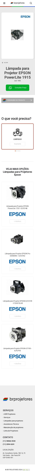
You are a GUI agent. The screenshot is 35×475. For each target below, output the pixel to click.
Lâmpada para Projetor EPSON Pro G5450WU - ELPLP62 (17, 255)
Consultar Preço (20, 88)
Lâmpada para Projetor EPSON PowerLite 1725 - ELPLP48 (17, 207)
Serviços (6, 417)
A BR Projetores (9, 414)
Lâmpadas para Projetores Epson (10, 62)
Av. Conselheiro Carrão (10, 453)
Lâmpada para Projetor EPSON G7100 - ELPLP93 (17, 349)
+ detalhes (17, 221)
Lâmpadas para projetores (13, 421)
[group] (17, 136)
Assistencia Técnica (11, 424)
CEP (4, 457)
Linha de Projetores (10, 431)
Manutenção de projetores (13, 427)
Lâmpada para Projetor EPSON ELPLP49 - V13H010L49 (17, 302)
